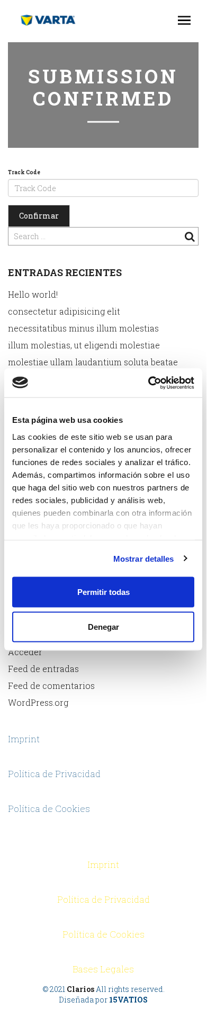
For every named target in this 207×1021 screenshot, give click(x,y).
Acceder (25, 651)
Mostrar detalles (143, 558)
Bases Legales (103, 969)
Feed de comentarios (51, 685)
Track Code (24, 172)
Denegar (103, 626)
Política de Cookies (49, 808)
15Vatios (128, 1000)
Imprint (24, 739)
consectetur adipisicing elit (64, 311)
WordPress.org (38, 702)
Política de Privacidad (54, 774)
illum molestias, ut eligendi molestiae (84, 345)
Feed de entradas (43, 668)
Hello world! (33, 294)
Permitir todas (103, 592)
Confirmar (39, 216)
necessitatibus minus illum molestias (83, 328)
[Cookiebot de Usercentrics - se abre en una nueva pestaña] (148, 383)
